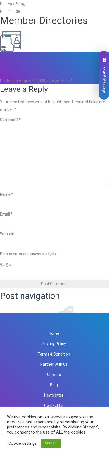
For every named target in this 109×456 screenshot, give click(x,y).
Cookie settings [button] (22, 443)
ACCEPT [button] (50, 443)
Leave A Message (104, 79)
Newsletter (53, 395)
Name (6, 194)
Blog (54, 384)
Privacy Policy (54, 344)
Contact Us (53, 405)
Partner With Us (54, 364)
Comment (10, 119)
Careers (54, 374)
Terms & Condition (54, 354)
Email (6, 214)
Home (54, 333)
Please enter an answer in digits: (28, 253)
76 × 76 (66, 81)
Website (7, 234)
